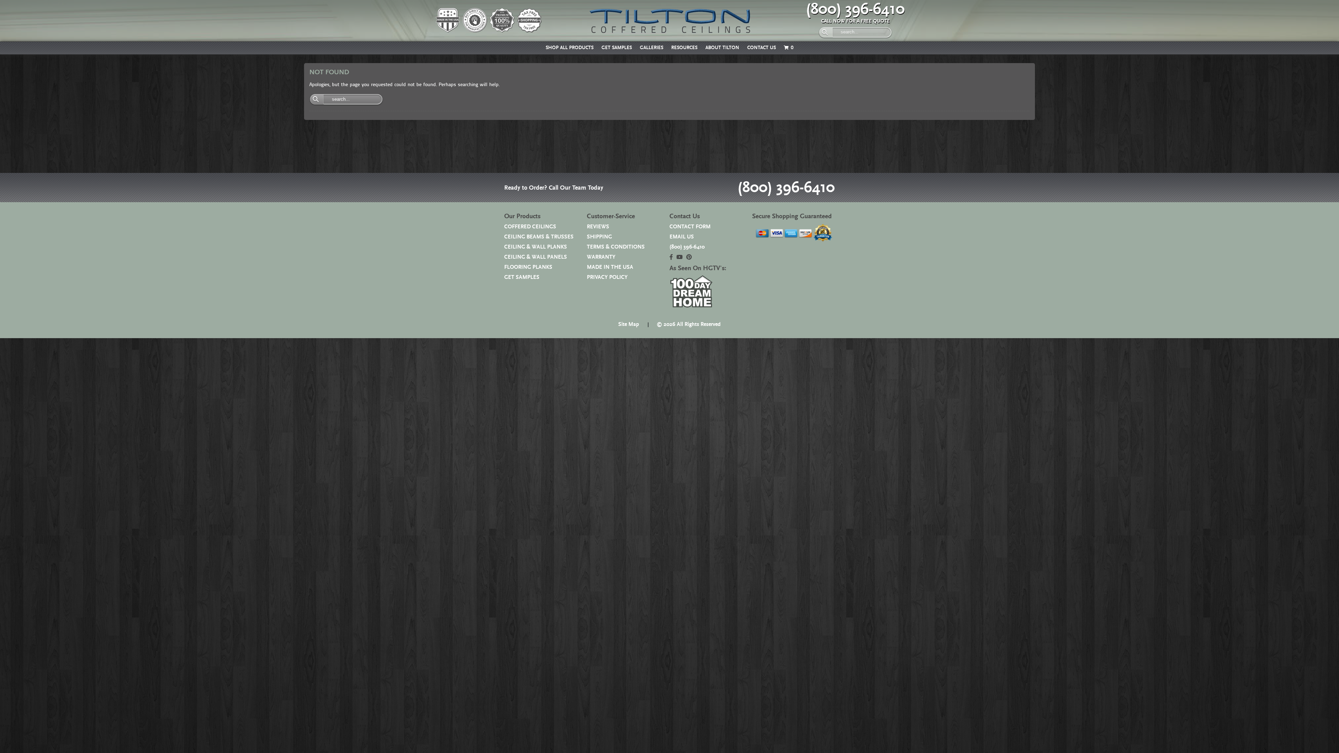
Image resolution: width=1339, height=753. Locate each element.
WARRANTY (601, 257)
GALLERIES (651, 48)
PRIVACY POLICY (607, 277)
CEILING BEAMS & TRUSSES (539, 237)
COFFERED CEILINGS (530, 226)
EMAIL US (682, 237)
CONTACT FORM (690, 226)
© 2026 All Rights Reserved (689, 324)
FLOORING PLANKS (528, 267)
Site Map (628, 324)
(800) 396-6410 (855, 9)
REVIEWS (598, 226)
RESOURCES (684, 48)
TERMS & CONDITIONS (616, 247)
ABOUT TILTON (722, 48)
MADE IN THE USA (610, 267)
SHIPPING (599, 237)
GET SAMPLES (617, 48)
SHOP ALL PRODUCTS (569, 48)
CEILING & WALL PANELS (535, 257)
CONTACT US (761, 48)
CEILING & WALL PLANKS (535, 247)
